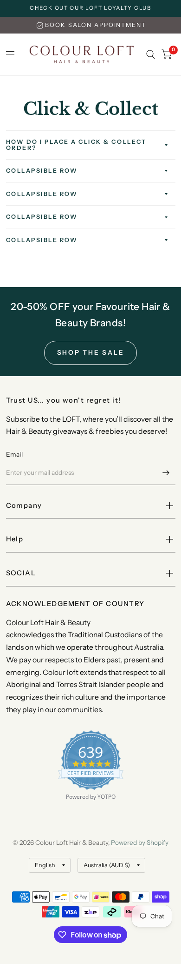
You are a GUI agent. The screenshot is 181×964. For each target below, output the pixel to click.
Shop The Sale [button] (90, 352)
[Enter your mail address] (166, 473)
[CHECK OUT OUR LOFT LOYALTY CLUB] (90, 8)
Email (14, 454)
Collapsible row (42, 170)
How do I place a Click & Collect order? (76, 144)
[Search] (150, 54)
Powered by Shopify (139, 842)
